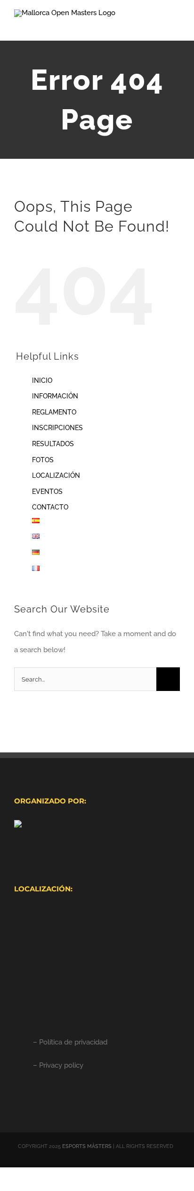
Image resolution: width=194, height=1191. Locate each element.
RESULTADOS (53, 444)
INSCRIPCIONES (57, 428)
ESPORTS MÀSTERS (87, 1146)
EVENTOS (47, 491)
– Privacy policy (58, 1065)
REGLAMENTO (54, 412)
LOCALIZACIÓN (56, 475)
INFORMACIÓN (55, 396)
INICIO (42, 380)
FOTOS (43, 460)
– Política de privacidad (70, 1042)
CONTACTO (50, 507)
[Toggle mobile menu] (176, 26)
